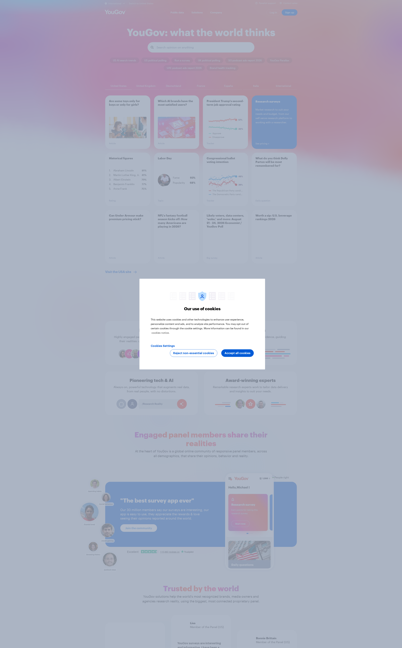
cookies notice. (161, 332)
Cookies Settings (163, 345)
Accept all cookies (237, 353)
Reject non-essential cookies (193, 353)
